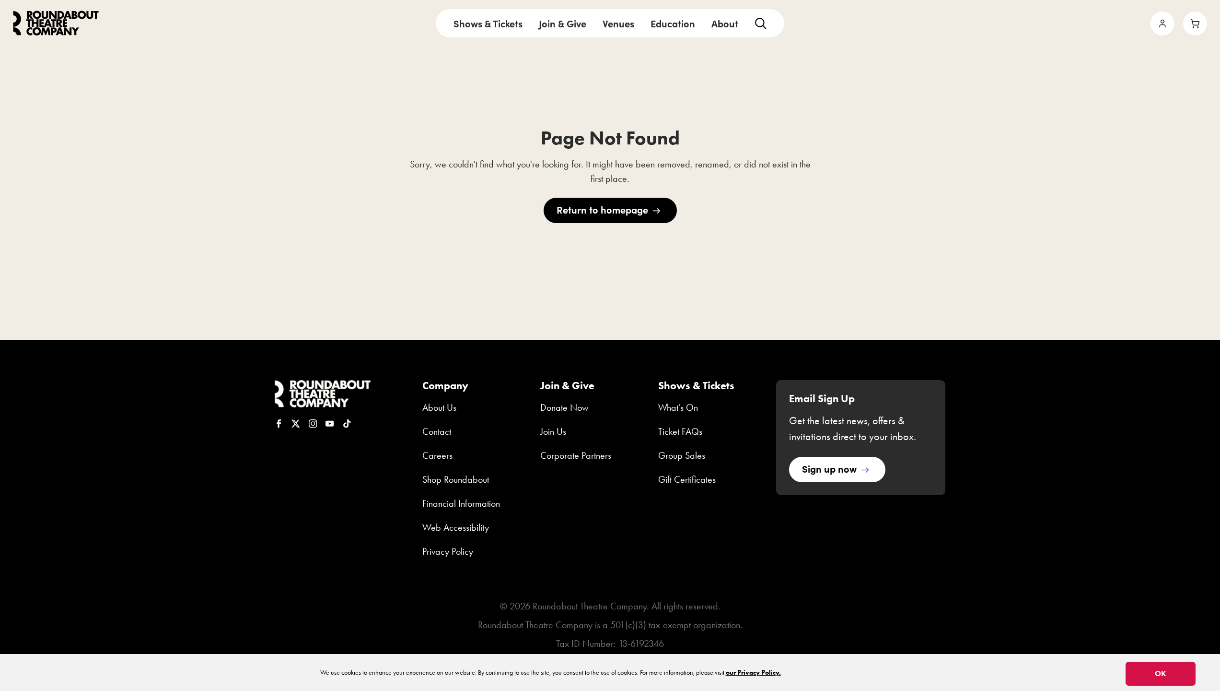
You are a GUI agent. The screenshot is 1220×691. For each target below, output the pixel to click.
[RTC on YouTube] (329, 423)
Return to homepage (602, 209)
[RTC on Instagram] (313, 423)
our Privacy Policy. (753, 672)
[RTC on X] (295, 423)
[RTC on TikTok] (347, 423)
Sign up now (829, 468)
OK (1160, 673)
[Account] (1162, 24)
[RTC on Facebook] (279, 423)
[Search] (760, 23)
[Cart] (1195, 24)
